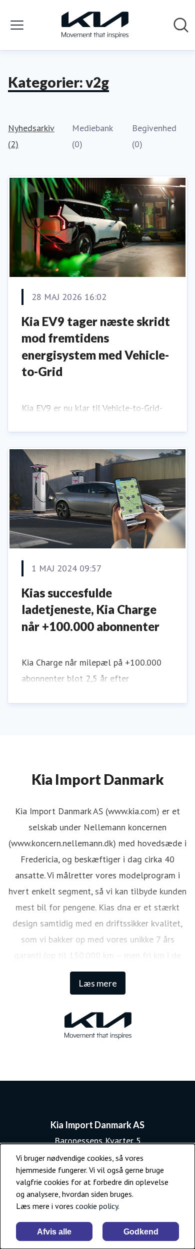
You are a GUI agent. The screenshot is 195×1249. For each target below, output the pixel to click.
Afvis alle (54, 1231)
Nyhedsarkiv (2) (31, 136)
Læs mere (97, 983)
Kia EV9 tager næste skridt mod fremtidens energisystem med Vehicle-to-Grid (96, 346)
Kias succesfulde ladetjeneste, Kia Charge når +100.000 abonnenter (91, 609)
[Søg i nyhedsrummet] (181, 25)
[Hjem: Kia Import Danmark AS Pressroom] (95, 25)
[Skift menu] (17, 25)
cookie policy (97, 1206)
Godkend (141, 1231)
